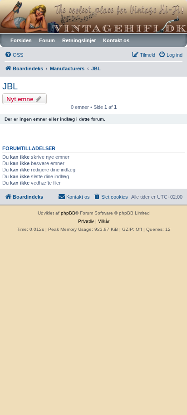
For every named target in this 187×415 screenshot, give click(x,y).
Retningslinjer (79, 40)
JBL (10, 86)
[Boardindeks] (93, 16)
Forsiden (21, 40)
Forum (47, 40)
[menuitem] (14, 54)
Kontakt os (116, 40)
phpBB (68, 212)
